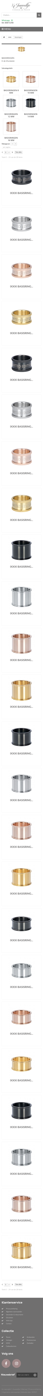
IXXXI (8, 1343)
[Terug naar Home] (4, 37)
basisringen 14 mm (30, 115)
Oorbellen (30, 1343)
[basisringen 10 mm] (31, 79)
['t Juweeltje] (21, 6)
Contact (8, 1323)
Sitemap (24, 1389)
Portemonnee (31, 1340)
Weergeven (6, 144)
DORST (34, 1392)
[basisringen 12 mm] (11, 103)
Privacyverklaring (11, 1309)
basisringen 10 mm (30, 91)
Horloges (9, 1340)
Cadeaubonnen (11, 1346)
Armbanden (31, 1337)
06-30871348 (7, 23)
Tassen (8, 1337)
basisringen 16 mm (11, 139)
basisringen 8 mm (11, 91)
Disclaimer (9, 1317)
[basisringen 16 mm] (11, 127)
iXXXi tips (9, 1320)
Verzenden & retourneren (14, 1315)
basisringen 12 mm (11, 115)
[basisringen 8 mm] (11, 79)
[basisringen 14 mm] (31, 103)
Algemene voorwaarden (14, 1312)
